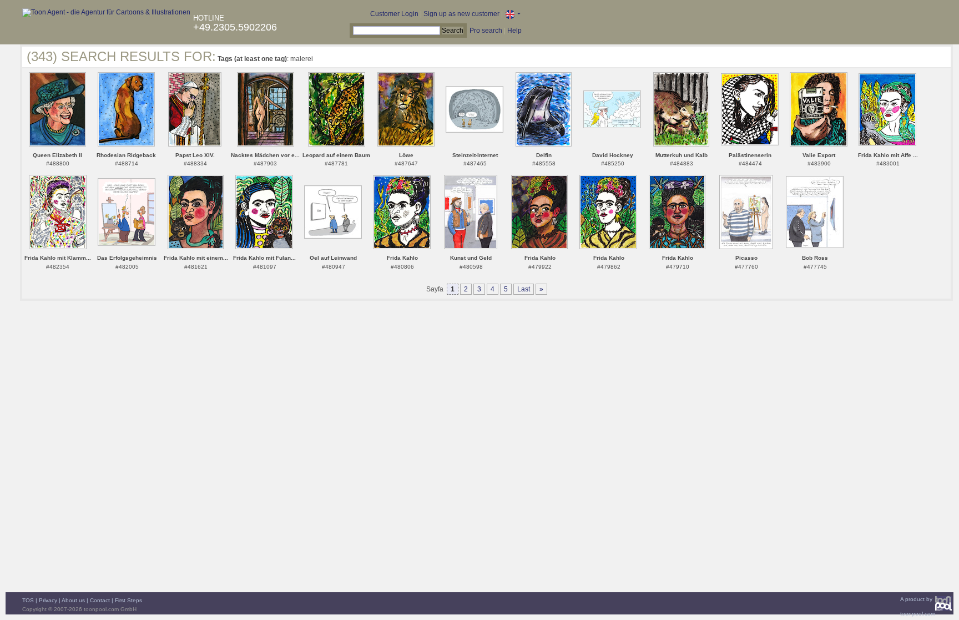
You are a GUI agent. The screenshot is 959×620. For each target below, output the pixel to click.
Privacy (48, 600)
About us (73, 600)
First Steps (128, 600)
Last (523, 289)
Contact (100, 600)
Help (514, 30)
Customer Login (394, 14)
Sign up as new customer (461, 14)
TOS (28, 600)
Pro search (486, 30)
